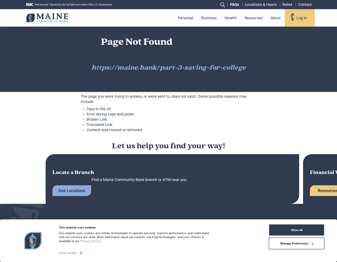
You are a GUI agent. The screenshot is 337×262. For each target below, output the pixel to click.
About (275, 18)
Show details (68, 253)
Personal (185, 18)
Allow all (296, 230)
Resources (254, 18)
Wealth (230, 18)
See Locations (71, 190)
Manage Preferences (294, 243)
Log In (301, 18)
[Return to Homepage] (47, 17)
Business (209, 18)
